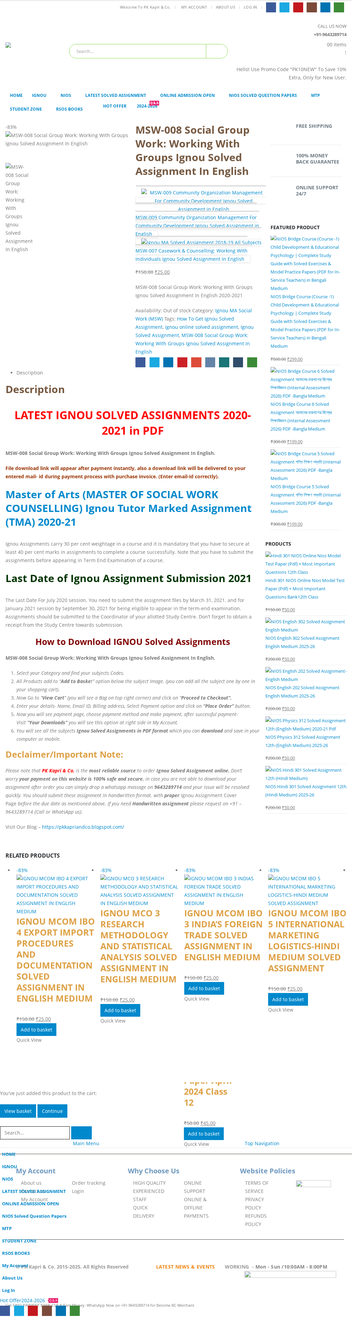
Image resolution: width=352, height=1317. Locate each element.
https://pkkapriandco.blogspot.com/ (83, 827)
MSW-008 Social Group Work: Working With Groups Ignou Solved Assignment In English (192, 343)
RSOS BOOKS (69, 109)
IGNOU (39, 95)
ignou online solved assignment (201, 327)
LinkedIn (168, 362)
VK (210, 362)
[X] (284, 7)
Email (196, 362)
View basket (18, 1111)
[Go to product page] (306, 263)
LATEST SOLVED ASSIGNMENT (115, 95)
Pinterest (182, 362)
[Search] (217, 51)
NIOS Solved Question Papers (263, 95)
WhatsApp (252, 362)
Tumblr (238, 362)
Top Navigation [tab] (262, 1143)
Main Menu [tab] (86, 1143)
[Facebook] (271, 7)
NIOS (65, 95)
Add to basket (36, 1029)
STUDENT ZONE (26, 109)
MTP (315, 95)
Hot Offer (114, 106)
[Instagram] (312, 7)
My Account (194, 7)
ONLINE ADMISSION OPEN (187, 95)
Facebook (140, 362)
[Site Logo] (35, 50)
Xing (224, 362)
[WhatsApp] (339, 7)
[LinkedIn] (325, 7)
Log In (250, 7)
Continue (52, 1111)
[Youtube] (298, 7)
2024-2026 (147, 105)
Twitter (155, 362)
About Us (225, 7)
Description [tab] (29, 372)
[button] (4, 1121)
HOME (16, 95)
